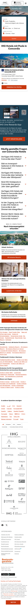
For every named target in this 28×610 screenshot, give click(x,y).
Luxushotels (17, 372)
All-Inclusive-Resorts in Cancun (15, 349)
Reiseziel (5, 19)
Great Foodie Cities (14, 332)
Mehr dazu (5, 26)
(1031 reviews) (14, 80)
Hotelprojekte (18, 537)
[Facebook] (3, 525)
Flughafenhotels (9, 338)
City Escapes (4, 332)
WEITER (13, 602)
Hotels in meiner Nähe (6, 372)
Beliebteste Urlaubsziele (7, 374)
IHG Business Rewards (20, 541)
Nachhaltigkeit (5, 546)
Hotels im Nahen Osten (7, 387)
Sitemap (17, 553)
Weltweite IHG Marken (7, 537)
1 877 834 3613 (6, 570)
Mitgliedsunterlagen (20, 546)
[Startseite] (3, 424)
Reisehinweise (5, 544)
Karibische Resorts (14, 347)
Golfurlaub (8, 340)
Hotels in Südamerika (17, 385)
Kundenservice (5, 541)
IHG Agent (17, 539)
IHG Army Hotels (19, 544)
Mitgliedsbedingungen (7, 548)
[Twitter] (6, 525)
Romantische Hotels (16, 336)
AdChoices (17, 548)
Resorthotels (19, 338)
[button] (25, 3)
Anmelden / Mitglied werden (17, 3)
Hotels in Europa (4, 382)
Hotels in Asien (15, 382)
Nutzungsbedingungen (7, 551)
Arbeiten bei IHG (5, 534)
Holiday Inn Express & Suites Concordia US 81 (14, 71)
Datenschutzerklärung (9, 595)
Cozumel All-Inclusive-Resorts (9, 350)
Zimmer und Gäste (7, 31)
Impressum (17, 551)
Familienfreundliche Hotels (7, 360)
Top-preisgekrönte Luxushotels (14, 376)
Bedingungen (14, 591)
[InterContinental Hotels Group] (5, 3)
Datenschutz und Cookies (5, 554)
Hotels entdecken (19, 534)
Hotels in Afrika (19, 387)
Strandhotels (3, 347)
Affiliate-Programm (6, 539)
